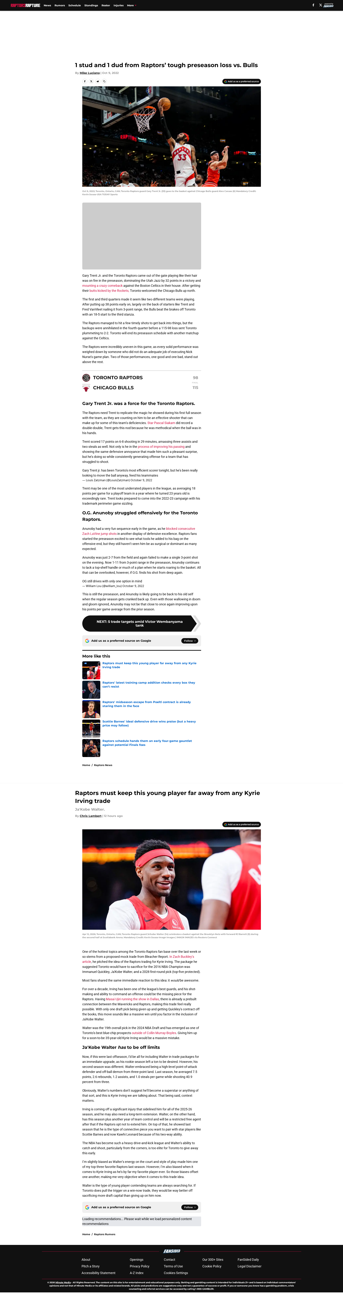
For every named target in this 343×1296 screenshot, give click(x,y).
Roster (106, 5)
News (47, 5)
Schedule (74, 5)
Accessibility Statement (98, 1273)
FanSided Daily (248, 1259)
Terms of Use (173, 1266)
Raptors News (103, 765)
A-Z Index (137, 1273)
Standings (91, 5)
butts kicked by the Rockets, (109, 291)
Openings (136, 1259)
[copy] (104, 81)
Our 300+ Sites (212, 1259)
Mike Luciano (90, 73)
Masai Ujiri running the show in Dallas (132, 999)
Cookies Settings (176, 1273)
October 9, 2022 (141, 480)
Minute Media (63, 1282)
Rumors (60, 5)
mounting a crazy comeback (102, 285)
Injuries (119, 5)
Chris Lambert (91, 816)
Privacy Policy (139, 1266)
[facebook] (313, 5)
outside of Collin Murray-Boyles (154, 1033)
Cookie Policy (211, 1266)
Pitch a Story (91, 1266)
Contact (169, 1259)
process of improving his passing (161, 446)
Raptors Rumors (104, 1234)
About (86, 1259)
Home (86, 765)
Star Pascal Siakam (161, 423)
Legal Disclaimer (249, 1266)
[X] (320, 5)
